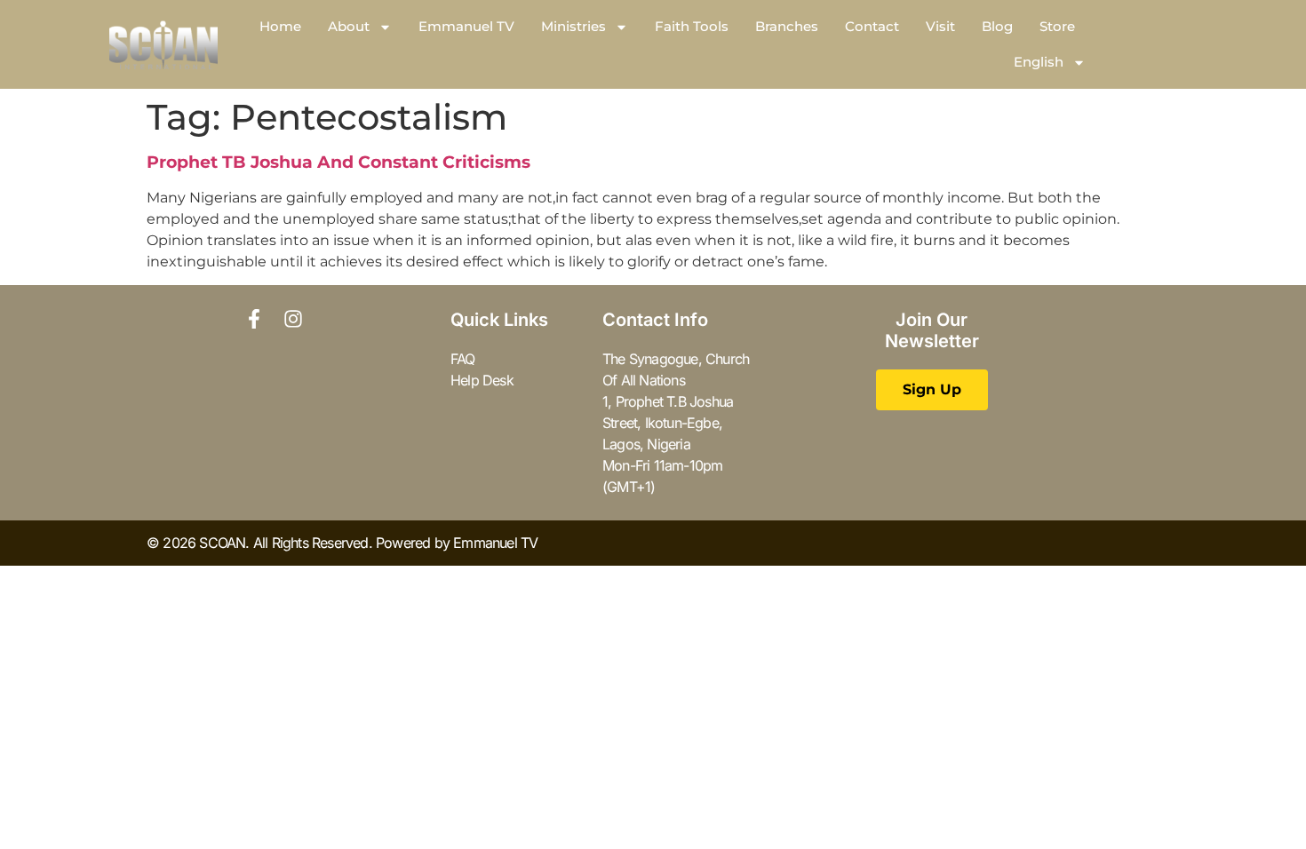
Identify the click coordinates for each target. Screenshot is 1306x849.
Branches (786, 26)
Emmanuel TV (466, 26)
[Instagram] (293, 319)
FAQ (462, 359)
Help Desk (482, 380)
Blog (997, 26)
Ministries (573, 26)
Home (280, 26)
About (349, 26)
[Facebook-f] (254, 319)
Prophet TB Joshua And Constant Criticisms (338, 162)
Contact (872, 26)
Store (1057, 26)
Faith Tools (692, 26)
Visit (940, 26)
